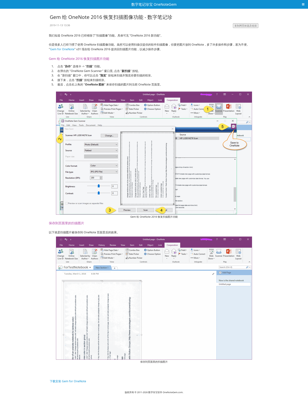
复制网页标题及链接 (245, 25)
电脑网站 (154, 387)
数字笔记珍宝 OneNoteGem (154, 4)
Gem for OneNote (62, 49)
